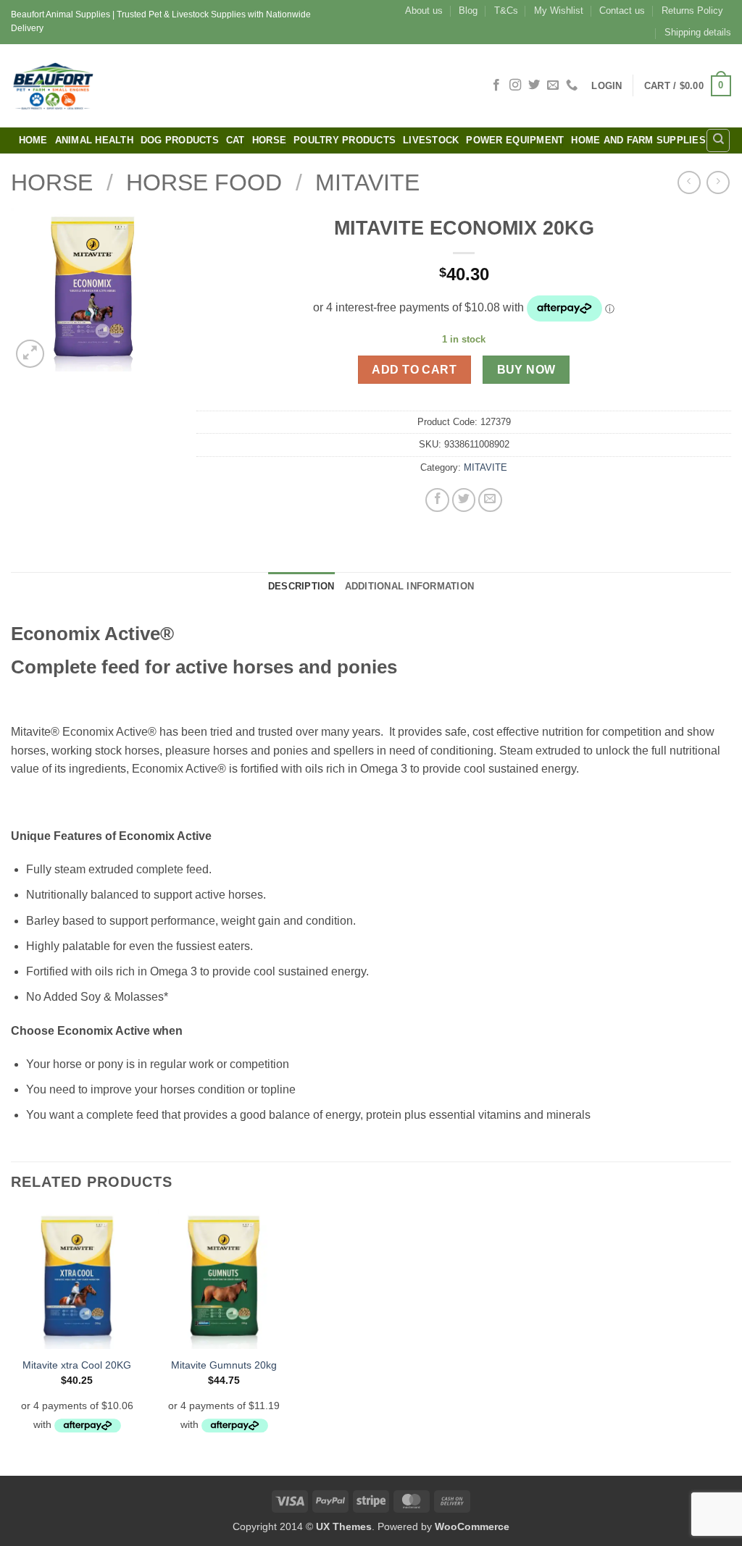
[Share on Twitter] (464, 500)
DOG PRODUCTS (180, 140)
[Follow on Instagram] (515, 85)
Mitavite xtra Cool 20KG (76, 1365)
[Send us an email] (553, 85)
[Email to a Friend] (490, 500)
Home (33, 140)
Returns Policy (692, 10)
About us (424, 10)
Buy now (526, 370)
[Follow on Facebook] (496, 85)
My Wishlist (558, 10)
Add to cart (414, 370)
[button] (606, 86)
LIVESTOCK (431, 140)
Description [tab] (301, 586)
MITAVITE (367, 182)
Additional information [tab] (410, 586)
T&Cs (506, 10)
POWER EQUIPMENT (515, 140)
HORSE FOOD (204, 182)
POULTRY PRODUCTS (344, 140)
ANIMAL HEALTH (94, 140)
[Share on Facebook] (437, 500)
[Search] (718, 140)
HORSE (269, 140)
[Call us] (572, 85)
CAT (235, 140)
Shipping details (697, 32)
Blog (468, 10)
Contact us (622, 10)
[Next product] (689, 182)
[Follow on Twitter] (534, 85)
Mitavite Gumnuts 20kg (224, 1365)
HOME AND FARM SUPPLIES (638, 140)
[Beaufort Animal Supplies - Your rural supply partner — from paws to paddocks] (156, 85)
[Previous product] (717, 182)
